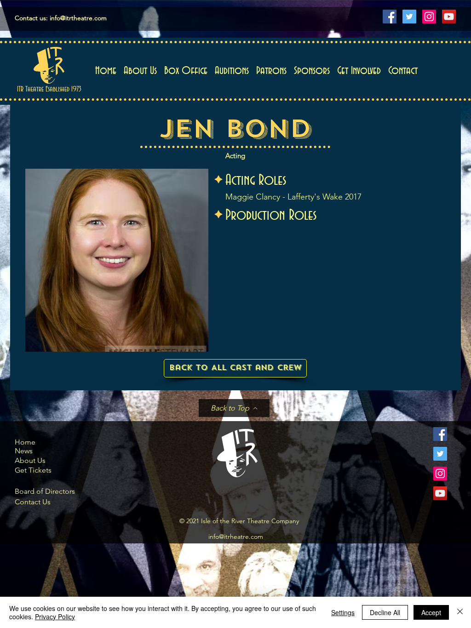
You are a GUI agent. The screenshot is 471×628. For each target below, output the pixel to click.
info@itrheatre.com (235, 536)
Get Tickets (33, 470)
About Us (30, 460)
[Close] (459, 612)
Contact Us (33, 501)
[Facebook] (389, 16)
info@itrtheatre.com (78, 18)
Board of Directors (45, 491)
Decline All (385, 612)
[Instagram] (429, 16)
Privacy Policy (55, 616)
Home (25, 442)
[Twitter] (409, 16)
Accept (431, 612)
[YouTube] (449, 16)
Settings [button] (343, 612)
